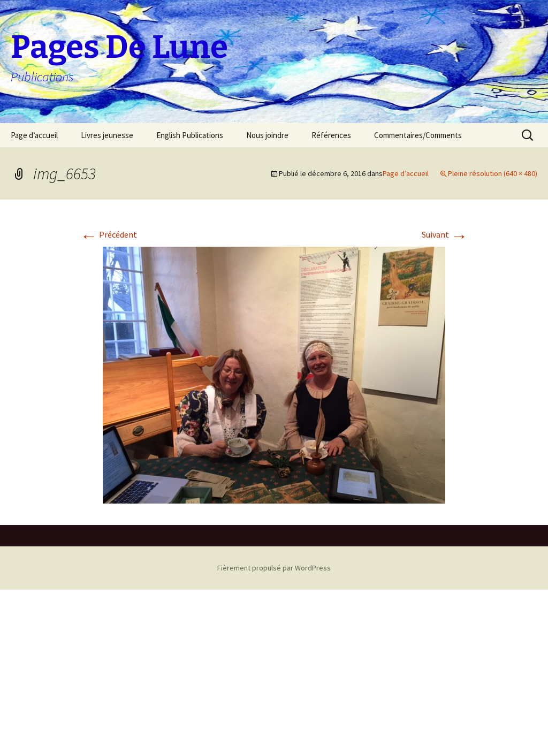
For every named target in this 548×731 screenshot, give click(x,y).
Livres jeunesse (107, 135)
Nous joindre (267, 135)
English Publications (189, 135)
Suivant (445, 234)
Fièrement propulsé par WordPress (274, 568)
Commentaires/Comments (418, 135)
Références (331, 135)
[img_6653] (274, 374)
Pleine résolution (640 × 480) (492, 173)
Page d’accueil (34, 135)
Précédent (108, 234)
